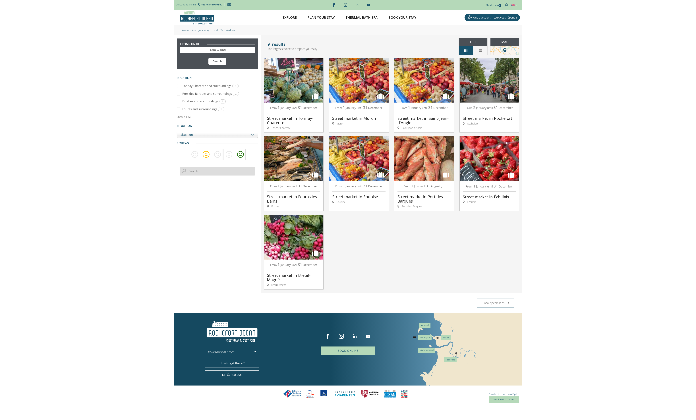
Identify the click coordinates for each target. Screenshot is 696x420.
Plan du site (494, 394)
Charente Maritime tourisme (345, 394)
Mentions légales (511, 394)
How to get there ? (232, 363)
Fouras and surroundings (202, 109)
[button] (289, 17)
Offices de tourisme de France (292, 394)
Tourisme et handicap (324, 393)
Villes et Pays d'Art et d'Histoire (404, 394)
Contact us (234, 375)
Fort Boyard (424, 338)
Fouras (446, 338)
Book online (348, 351)
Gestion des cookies (504, 399)
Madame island (427, 350)
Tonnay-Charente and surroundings (209, 86)
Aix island (424, 325)
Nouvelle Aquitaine (369, 394)
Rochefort (450, 360)
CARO (390, 394)
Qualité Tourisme (310, 394)
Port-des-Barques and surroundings (209, 94)
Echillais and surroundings (202, 101)
